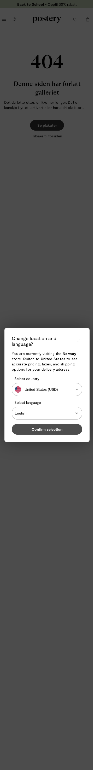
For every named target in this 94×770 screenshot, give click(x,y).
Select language (27, 402)
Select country (26, 378)
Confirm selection (47, 429)
